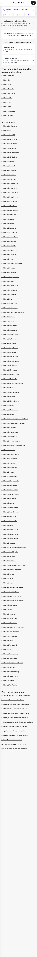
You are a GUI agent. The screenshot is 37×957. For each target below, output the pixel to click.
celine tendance (8, 47)
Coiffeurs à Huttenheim (9, 308)
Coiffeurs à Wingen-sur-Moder (12, 663)
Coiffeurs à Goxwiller (8, 255)
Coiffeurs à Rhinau (7, 503)
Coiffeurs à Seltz (7, 578)
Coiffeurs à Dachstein (8, 175)
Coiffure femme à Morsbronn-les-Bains (14, 709)
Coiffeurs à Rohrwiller (8, 516)
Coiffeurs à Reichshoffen (10, 494)
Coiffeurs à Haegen (8, 268)
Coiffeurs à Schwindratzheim (11, 570)
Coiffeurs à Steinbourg (9, 605)
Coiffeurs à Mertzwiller (9, 379)
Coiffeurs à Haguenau (9, 272)
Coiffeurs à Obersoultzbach (10, 454)
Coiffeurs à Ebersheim (9, 206)
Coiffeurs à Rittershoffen (9, 507)
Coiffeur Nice (6, 102)
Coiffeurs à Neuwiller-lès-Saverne (13, 423)
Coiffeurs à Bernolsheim (9, 139)
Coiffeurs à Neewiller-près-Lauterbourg (14, 419)
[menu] (2, 3)
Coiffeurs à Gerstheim (9, 241)
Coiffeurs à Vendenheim (9, 645)
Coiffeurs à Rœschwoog (9, 512)
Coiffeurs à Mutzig (7, 414)
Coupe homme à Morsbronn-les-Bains (14, 735)
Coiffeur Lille (5, 80)
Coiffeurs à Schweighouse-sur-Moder (14, 565)
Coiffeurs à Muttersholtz (9, 410)
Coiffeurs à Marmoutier (9, 370)
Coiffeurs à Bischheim (9, 148)
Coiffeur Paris (6, 107)
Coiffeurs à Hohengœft (9, 303)
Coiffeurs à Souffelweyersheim (12, 587)
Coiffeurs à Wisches (8, 667)
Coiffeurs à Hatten (7, 281)
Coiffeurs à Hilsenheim (9, 290)
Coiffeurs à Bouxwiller (9, 161)
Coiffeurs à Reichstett (8, 499)
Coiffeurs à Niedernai (8, 428)
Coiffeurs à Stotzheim (8, 614)
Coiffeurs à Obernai (8, 450)
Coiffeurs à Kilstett (7, 321)
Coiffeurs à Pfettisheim (9, 476)
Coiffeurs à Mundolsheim (10, 401)
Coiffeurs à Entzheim (8, 215)
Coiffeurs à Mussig (7, 405)
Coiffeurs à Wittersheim (9, 676)
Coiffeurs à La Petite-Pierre (10, 334)
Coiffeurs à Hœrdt (7, 299)
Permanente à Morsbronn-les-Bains (13, 744)
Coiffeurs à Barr (6, 130)
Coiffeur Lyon (6, 84)
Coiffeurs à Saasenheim (9, 530)
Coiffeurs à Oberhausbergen (11, 441)
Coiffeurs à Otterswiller (9, 467)
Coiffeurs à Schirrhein (8, 561)
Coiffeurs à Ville (6, 649)
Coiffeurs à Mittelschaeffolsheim (12, 383)
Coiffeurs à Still (6, 609)
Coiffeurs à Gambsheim (9, 237)
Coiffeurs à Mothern (8, 396)
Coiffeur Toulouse (7, 115)
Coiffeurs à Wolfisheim (9, 685)
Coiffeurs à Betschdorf (9, 144)
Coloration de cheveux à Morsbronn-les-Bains (17, 722)
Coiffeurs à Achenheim (9, 126)
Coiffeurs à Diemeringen (9, 184)
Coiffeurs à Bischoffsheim (10, 152)
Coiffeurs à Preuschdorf (9, 490)
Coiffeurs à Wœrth (7, 680)
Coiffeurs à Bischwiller (9, 157)
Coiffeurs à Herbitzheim (9, 286)
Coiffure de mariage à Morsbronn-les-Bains (16, 704)
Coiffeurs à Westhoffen (9, 658)
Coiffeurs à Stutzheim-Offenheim (12, 627)
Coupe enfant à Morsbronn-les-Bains (14, 726)
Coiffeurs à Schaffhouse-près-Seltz (13, 547)
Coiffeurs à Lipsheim (8, 352)
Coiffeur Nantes (6, 98)
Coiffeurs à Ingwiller (8, 317)
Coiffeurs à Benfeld (8, 135)
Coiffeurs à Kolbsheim (9, 326)
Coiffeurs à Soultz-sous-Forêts (12, 601)
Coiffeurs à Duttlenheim (9, 201)
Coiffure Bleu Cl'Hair (10, 58)
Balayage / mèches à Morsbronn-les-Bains (15, 695)
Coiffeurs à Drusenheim (9, 192)
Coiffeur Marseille (7, 89)
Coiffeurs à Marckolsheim (10, 361)
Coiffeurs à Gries (7, 259)
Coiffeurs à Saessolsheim (10, 534)
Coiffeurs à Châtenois (9, 170)
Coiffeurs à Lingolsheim (9, 348)
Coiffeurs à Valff (7, 640)
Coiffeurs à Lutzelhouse (9, 357)
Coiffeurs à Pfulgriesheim (10, 481)
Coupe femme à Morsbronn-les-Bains (14, 731)
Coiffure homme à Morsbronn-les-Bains (15, 713)
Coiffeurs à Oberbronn (9, 436)
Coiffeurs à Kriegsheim (9, 330)
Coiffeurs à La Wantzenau (10, 339)
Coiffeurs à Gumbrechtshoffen (12, 263)
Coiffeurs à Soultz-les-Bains (11, 596)
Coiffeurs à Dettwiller (8, 179)
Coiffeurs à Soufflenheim (10, 592)
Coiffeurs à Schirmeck (9, 556)
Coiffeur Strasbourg (8, 111)
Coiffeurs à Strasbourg (9, 618)
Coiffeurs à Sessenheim (9, 583)
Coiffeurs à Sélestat (8, 574)
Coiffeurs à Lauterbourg (9, 343)
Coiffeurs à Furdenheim (9, 232)
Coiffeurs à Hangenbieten (10, 277)
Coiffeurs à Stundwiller (9, 623)
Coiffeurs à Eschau (8, 223)
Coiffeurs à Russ (7, 525)
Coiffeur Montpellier (8, 93)
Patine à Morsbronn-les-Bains (11, 740)
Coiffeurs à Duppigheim (9, 197)
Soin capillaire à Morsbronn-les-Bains (14, 749)
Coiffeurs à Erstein (7, 219)
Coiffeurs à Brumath (8, 166)
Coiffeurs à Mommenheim (10, 392)
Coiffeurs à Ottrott (7, 472)
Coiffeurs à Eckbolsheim (9, 210)
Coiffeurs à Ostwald (8, 463)
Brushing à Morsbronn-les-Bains (12, 700)
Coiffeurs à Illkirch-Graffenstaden (13, 312)
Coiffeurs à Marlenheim (9, 365)
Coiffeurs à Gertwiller (8, 246)
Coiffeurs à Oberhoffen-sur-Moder (13, 445)
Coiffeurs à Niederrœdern (10, 432)
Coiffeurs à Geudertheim (9, 250)
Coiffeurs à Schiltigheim (9, 552)
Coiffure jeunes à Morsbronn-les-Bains (14, 718)
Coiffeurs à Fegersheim (9, 228)
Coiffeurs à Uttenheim (9, 636)
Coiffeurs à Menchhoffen (10, 374)
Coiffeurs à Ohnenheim (9, 459)
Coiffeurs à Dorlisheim (9, 188)
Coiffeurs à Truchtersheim (10, 632)
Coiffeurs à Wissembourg (10, 672)
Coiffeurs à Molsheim (8, 388)
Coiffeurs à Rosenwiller (9, 521)
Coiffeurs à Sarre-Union (9, 538)
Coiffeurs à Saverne (8, 543)
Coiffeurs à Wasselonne (9, 654)
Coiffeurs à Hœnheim (8, 294)
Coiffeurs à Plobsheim (9, 485)
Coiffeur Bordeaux (7, 75)
